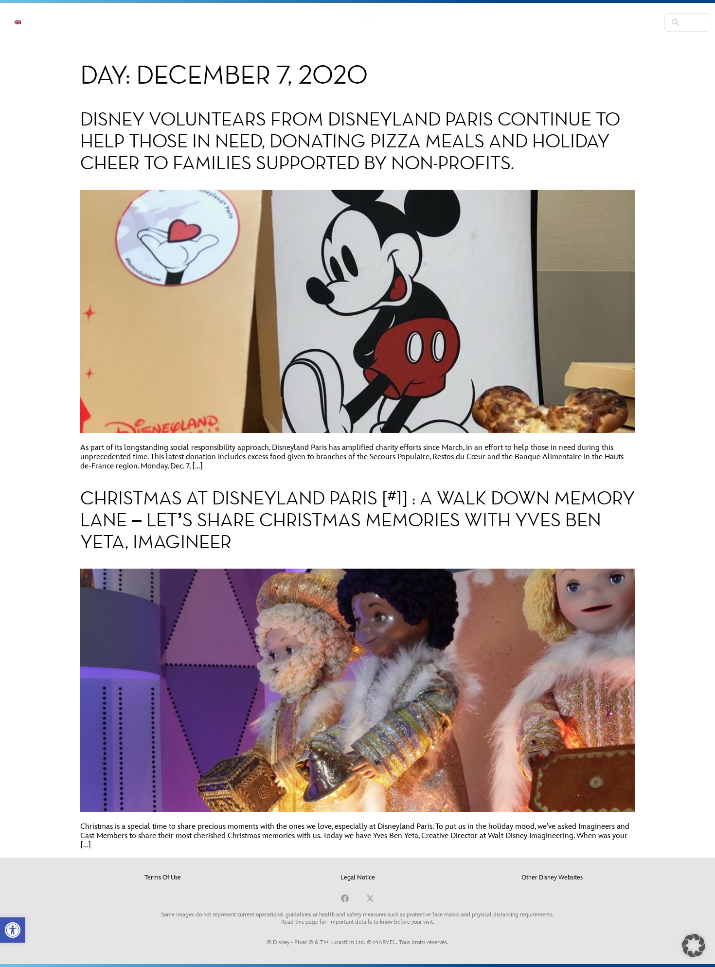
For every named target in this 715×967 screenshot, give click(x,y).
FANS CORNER (618, 22)
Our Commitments (233, 22)
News (94, 22)
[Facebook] (345, 898)
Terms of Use (162, 877)
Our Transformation (483, 22)
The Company (151, 22)
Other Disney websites (552, 877)
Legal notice (357, 877)
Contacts (558, 22)
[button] (12, 930)
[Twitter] (370, 898)
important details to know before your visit (381, 922)
